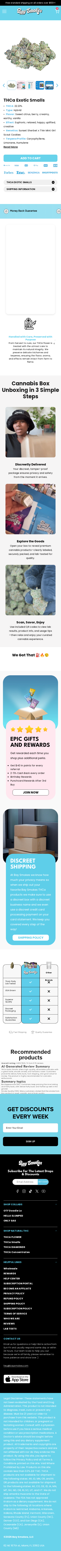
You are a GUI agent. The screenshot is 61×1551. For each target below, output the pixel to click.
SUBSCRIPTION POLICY (18, 1308)
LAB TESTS (10, 1328)
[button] (4, 11)
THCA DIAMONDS (14, 1247)
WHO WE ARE (12, 1318)
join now (30, 792)
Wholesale (10, 1268)
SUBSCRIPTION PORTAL (18, 1283)
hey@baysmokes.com (16, 1365)
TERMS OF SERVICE (15, 1313)
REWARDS (10, 1273)
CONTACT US (12, 1338)
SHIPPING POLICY (14, 1303)
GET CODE (43, 1181)
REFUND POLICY (13, 1298)
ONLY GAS (10, 1220)
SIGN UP (30, 1141)
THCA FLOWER (13, 1237)
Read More (11, 147)
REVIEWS (9, 1323)
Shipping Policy (30, 938)
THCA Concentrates (17, 1252)
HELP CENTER (12, 1278)
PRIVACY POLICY (14, 1293)
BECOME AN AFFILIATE (17, 1288)
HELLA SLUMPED (13, 1215)
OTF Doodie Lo (13, 1210)
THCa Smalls (12, 1242)
